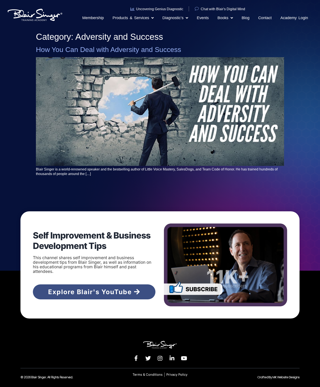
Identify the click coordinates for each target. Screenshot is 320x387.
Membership (93, 18)
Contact (265, 18)
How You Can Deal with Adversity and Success (108, 49)
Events (203, 18)
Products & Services (131, 18)
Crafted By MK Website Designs (278, 377)
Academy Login (294, 18)
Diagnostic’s (173, 18)
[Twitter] (148, 358)
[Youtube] (184, 358)
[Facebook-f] (136, 358)
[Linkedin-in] (172, 358)
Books (222, 18)
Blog (245, 18)
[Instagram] (160, 358)
